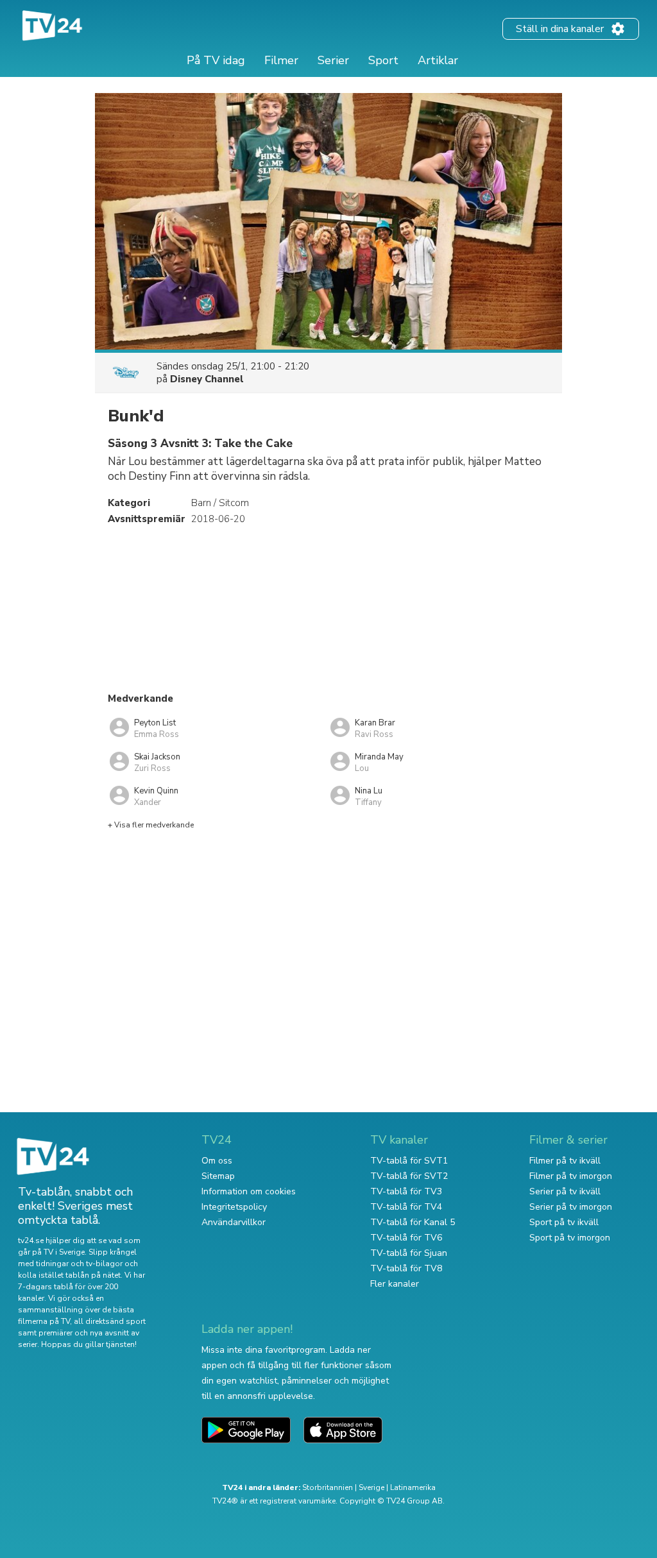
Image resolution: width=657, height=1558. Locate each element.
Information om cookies (248, 1191)
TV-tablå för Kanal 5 (412, 1222)
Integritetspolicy (234, 1207)
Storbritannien (327, 1487)
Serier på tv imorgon (570, 1207)
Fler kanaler (394, 1284)
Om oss (216, 1161)
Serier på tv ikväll (565, 1191)
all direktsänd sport (110, 1321)
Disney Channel (207, 379)
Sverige (371, 1487)
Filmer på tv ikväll (565, 1161)
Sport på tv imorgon (569, 1238)
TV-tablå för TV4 (406, 1207)
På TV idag (216, 60)
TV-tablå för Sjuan (408, 1253)
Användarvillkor (233, 1222)
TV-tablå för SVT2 (409, 1176)
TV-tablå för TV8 (406, 1268)
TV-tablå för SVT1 (409, 1161)
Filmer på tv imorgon (570, 1176)
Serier (333, 60)
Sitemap (218, 1176)
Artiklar (438, 60)
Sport (383, 60)
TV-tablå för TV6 (406, 1238)
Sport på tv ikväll (564, 1222)
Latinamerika (413, 1487)
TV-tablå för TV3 (406, 1191)
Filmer (281, 60)
